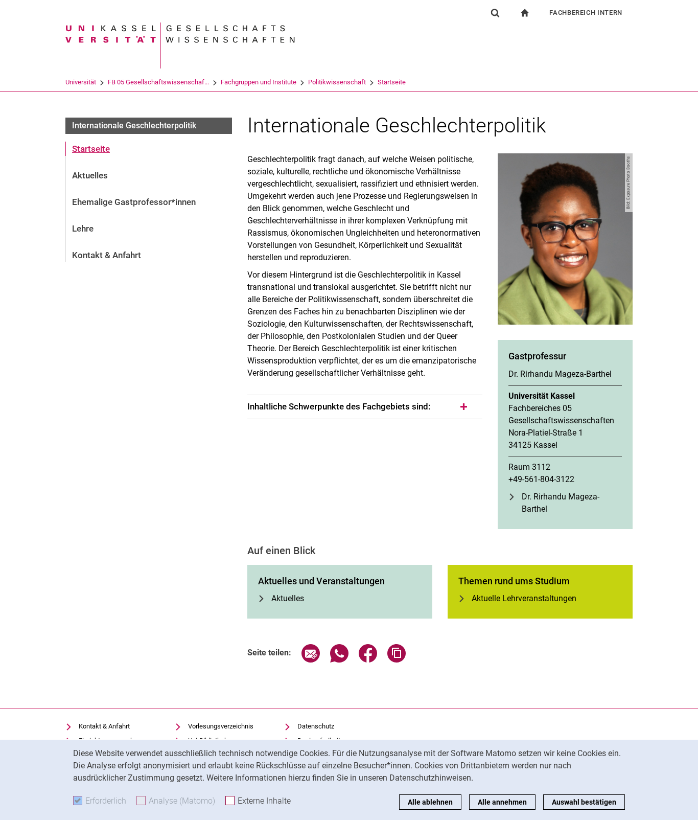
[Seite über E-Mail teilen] (310, 660)
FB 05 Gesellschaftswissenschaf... (158, 82)
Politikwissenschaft (337, 82)
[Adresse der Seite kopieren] (396, 660)
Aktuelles (90, 175)
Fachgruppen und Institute (258, 82)
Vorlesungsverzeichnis (220, 726)
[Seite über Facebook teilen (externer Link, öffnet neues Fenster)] (368, 660)
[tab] (364, 407)
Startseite (392, 82)
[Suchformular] (495, 13)
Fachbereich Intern (585, 12)
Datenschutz (315, 726)
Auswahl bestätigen (584, 802)
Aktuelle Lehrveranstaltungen (524, 598)
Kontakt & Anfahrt (106, 255)
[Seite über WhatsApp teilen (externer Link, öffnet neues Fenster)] (339, 660)
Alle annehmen (502, 802)
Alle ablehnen (430, 802)
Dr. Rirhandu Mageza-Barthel (560, 503)
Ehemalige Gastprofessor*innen (134, 202)
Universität (80, 82)
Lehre (83, 228)
